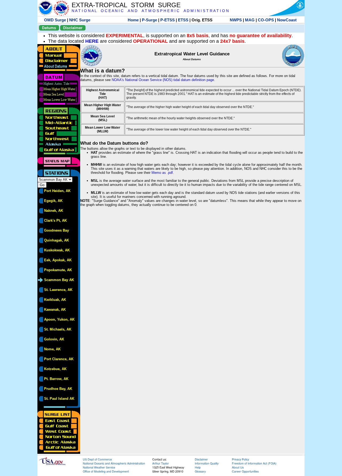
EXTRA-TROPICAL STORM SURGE (126, 5)
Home (133, 20)
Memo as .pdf (162, 173)
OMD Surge (55, 20)
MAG (250, 20)
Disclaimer (73, 27)
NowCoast (287, 20)
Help (198, 467)
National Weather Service (99, 467)
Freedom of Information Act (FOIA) (254, 463)
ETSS (183, 20)
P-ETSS (167, 20)
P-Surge (149, 20)
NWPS (236, 20)
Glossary (200, 471)
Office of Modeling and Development (106, 471)
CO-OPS (266, 20)
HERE (92, 41)
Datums (49, 27)
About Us (238, 467)
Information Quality (207, 463)
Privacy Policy (240, 459)
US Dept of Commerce (97, 459)
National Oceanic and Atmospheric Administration (114, 463)
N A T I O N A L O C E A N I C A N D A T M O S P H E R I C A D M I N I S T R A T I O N (150, 11)
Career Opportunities (245, 471)
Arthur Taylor (160, 463)
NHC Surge (79, 20)
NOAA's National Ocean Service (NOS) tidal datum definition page (163, 80)
